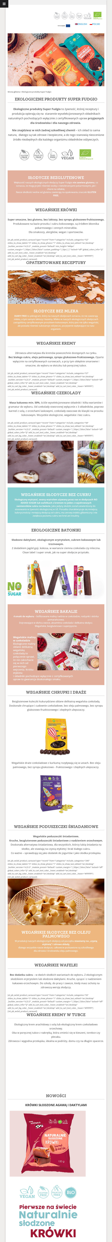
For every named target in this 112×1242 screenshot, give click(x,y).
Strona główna (14, 92)
